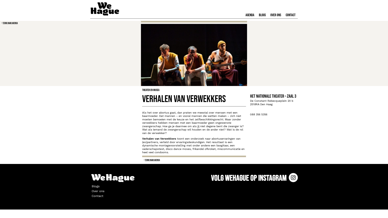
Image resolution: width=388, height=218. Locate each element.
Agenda (250, 15)
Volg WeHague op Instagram (249, 178)
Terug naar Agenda (10, 23)
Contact (291, 15)
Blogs (262, 15)
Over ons (275, 15)
